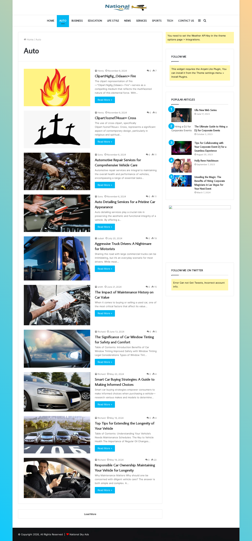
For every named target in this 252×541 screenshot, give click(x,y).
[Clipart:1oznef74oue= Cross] (57, 129)
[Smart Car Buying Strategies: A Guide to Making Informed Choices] (57, 392)
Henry (101, 70)
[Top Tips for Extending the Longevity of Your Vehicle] (57, 434)
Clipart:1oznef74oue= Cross (115, 117)
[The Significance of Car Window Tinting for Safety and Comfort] (57, 348)
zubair (101, 238)
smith (100, 286)
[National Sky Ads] (126, 7)
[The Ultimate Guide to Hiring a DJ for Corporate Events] (181, 131)
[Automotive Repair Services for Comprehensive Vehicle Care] (57, 171)
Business (77, 20)
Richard (102, 331)
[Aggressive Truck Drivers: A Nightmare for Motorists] (57, 258)
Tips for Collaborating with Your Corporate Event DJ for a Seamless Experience (210, 146)
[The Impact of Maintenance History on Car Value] (57, 305)
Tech (170, 20)
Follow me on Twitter (187, 270)
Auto (62, 20)
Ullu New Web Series (205, 110)
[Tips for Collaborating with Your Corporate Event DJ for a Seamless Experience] (181, 148)
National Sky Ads (79, 534)
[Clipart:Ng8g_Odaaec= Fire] (57, 87)
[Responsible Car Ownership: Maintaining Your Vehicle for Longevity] (57, 478)
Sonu (100, 154)
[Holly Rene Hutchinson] (181, 166)
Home (50, 20)
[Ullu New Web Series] (181, 115)
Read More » (105, 99)
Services (141, 20)
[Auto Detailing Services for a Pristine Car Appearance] (57, 213)
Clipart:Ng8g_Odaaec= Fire (115, 75)
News (127, 20)
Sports (157, 20)
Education (95, 20)
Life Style (113, 20)
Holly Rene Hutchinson (206, 160)
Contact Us (186, 20)
